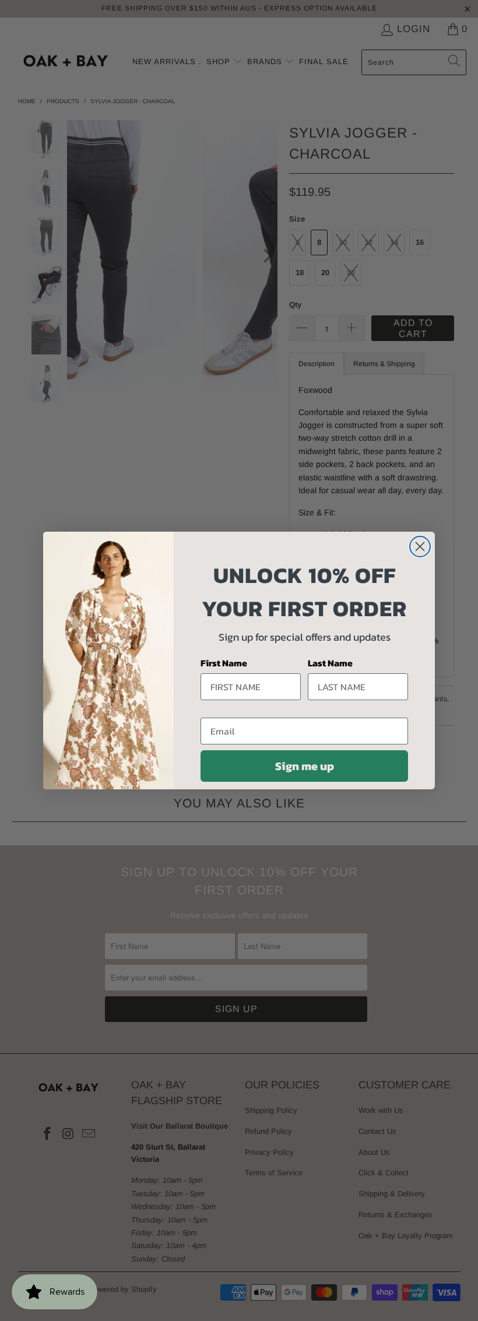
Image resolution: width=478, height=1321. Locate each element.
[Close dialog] (420, 546)
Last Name (330, 663)
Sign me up (304, 766)
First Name (224, 663)
